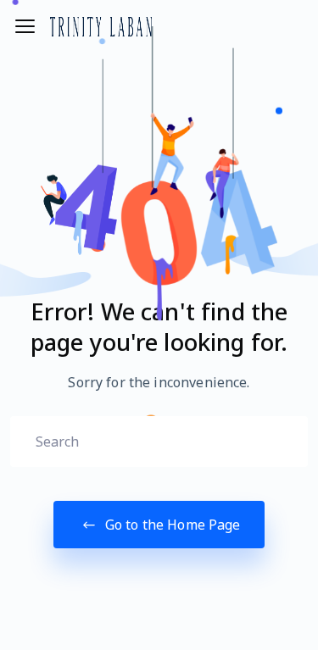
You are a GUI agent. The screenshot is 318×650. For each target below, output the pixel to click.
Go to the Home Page (171, 524)
